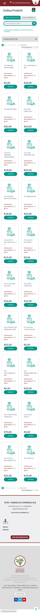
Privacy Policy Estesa (23, 585)
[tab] (28, 17)
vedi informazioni (20, 537)
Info (5, 585)
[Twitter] (20, 600)
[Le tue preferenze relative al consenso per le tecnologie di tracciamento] (36, 609)
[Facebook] (16, 600)
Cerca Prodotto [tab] (12, 17)
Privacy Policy (12, 585)
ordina (10, 87)
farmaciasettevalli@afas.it (20, 512)
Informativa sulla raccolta (9, 611)
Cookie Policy (17, 587)
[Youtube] (24, 600)
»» (15, 45)
